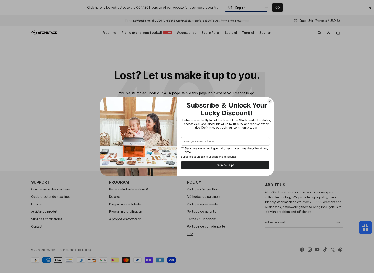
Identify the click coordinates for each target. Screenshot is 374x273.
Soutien (265, 32)
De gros (115, 196)
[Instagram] (309, 249)
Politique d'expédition (203, 189)
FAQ (190, 234)
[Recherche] (319, 32)
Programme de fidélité (125, 204)
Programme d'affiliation (125, 211)
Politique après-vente (202, 204)
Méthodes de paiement (203, 196)
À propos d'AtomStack (125, 219)
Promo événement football (146, 32)
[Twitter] (332, 249)
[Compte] (328, 32)
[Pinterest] (340, 249)
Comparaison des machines (51, 189)
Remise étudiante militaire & (128, 189)
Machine (109, 32)
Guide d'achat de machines (50, 196)
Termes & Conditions (202, 219)
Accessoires (186, 32)
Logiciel (231, 32)
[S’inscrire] (338, 222)
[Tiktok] (325, 249)
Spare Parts (211, 32)
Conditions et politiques (75, 249)
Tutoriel (248, 32)
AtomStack (48, 249)
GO (277, 7)
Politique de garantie (202, 211)
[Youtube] (317, 249)
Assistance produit (44, 211)
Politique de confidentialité (206, 226)
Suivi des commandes (46, 219)
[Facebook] (302, 249)
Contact (36, 226)
